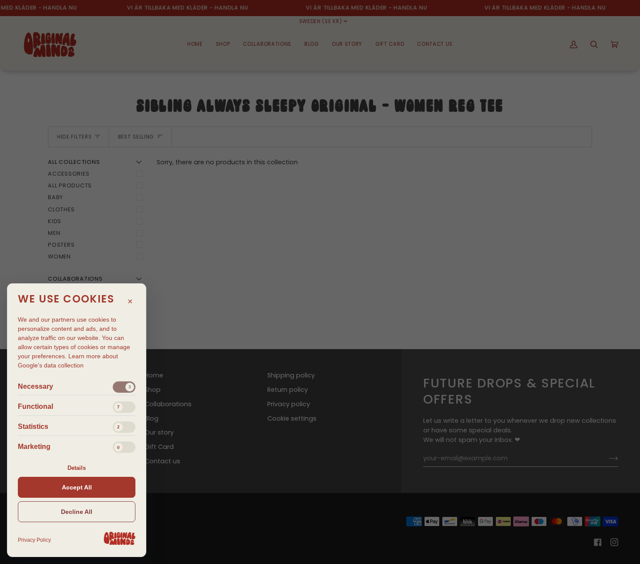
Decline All (76, 511)
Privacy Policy (34, 540)
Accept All (77, 487)
